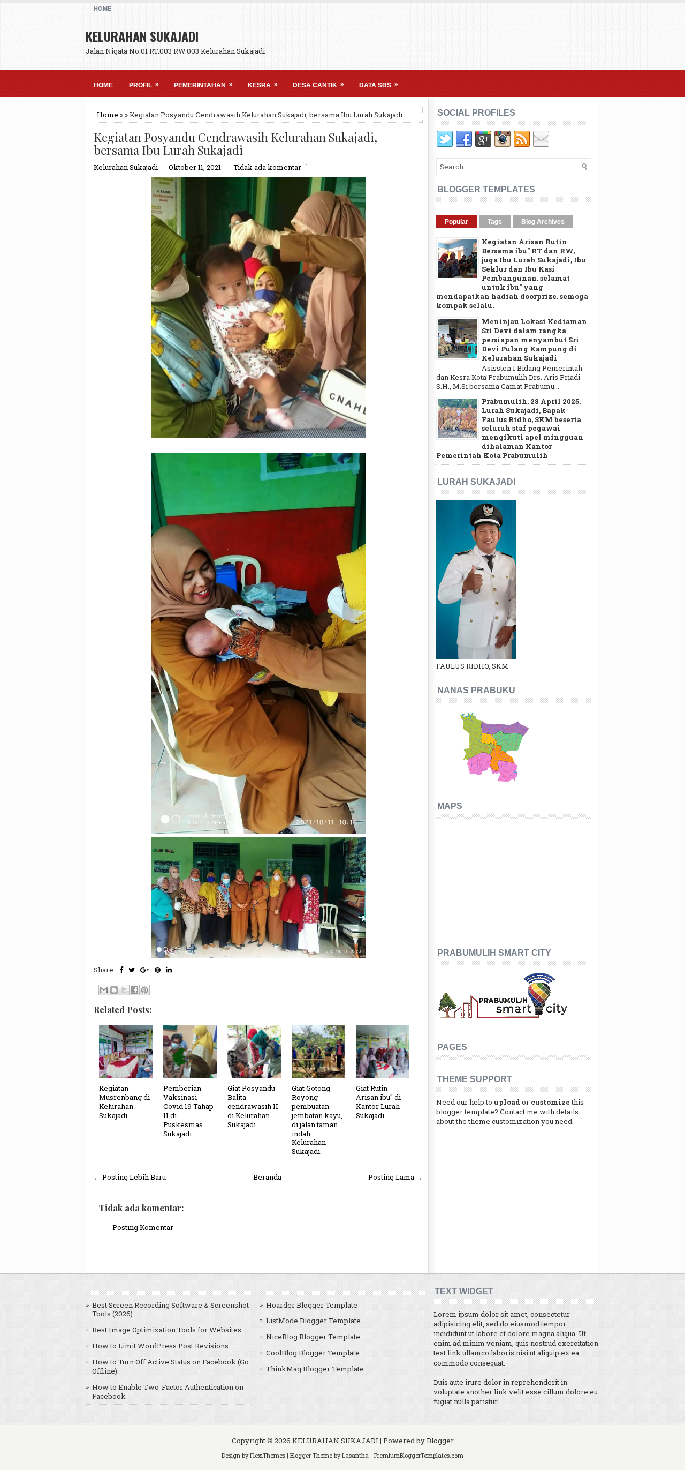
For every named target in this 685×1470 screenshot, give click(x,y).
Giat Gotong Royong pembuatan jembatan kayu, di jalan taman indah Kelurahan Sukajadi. (317, 1119)
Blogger (440, 1440)
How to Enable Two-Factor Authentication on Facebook (167, 1391)
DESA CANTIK (318, 84)
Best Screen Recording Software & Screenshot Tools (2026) (170, 1309)
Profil (144, 84)
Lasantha (355, 1455)
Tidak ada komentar (267, 167)
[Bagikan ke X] (124, 990)
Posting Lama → (395, 1177)
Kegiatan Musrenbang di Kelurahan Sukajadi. (124, 1101)
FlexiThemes (267, 1455)
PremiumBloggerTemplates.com (418, 1455)
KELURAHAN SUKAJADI (142, 36)
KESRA (263, 84)
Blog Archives (543, 222)
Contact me (519, 1111)
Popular (456, 222)
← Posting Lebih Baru (130, 1177)
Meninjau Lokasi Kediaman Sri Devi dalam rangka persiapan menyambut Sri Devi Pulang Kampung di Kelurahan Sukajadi (534, 340)
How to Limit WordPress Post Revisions (160, 1346)
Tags (495, 222)
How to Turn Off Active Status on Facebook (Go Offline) (170, 1366)
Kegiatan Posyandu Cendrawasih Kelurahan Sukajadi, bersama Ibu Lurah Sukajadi (235, 143)
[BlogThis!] (114, 990)
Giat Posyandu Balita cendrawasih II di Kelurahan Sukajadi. (252, 1106)
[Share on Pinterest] (157, 969)
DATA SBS (378, 84)
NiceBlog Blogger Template (313, 1336)
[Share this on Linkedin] (168, 969)
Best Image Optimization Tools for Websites (166, 1329)
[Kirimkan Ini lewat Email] (103, 990)
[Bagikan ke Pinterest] (144, 990)
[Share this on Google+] (145, 969)
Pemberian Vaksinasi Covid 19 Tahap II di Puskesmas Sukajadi (188, 1110)
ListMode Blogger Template (313, 1320)
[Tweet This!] (132, 969)
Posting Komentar (142, 1227)
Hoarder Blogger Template (311, 1305)
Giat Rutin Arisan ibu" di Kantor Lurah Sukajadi (378, 1101)
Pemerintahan (203, 84)
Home (102, 8)
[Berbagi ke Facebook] (134, 990)
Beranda (267, 1177)
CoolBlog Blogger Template (313, 1353)
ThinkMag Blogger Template (315, 1369)
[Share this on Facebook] (121, 969)
